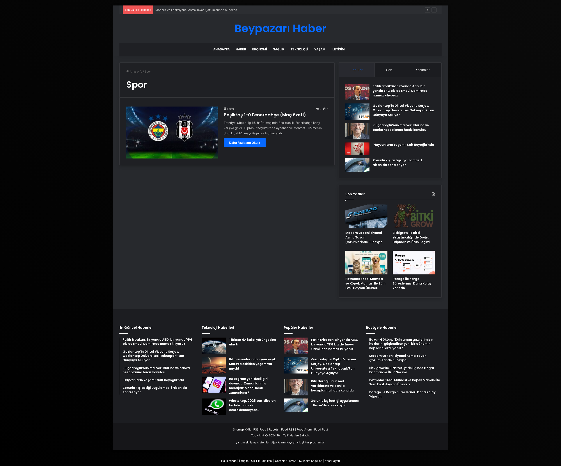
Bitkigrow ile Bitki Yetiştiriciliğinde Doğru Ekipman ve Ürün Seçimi (411, 237)
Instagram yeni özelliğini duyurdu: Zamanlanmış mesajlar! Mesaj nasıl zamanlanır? (248, 386)
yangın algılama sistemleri (253, 442)
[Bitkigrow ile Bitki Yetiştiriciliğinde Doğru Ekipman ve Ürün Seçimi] (414, 216)
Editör (230, 108)
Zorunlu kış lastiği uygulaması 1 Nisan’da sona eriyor (397, 162)
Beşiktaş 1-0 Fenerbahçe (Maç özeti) (265, 115)
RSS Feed (259, 429)
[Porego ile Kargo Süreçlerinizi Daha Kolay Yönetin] (414, 262)
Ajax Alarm (278, 442)
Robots (274, 429)
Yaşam (319, 49)
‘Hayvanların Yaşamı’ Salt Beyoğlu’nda (403, 144)
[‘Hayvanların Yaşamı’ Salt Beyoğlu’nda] (357, 148)
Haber (241, 49)
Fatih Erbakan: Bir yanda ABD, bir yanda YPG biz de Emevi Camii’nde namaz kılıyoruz (400, 91)
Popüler (356, 70)
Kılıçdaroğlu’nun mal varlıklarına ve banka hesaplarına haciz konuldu (401, 127)
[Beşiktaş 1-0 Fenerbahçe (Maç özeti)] (172, 132)
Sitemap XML (242, 429)
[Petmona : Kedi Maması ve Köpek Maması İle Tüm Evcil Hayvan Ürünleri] (366, 262)
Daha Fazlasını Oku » (244, 142)
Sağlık (278, 49)
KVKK (292, 460)
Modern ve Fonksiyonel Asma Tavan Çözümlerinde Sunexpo (196, 10)
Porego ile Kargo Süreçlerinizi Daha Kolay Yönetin (412, 283)
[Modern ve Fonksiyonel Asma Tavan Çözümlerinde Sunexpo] (366, 216)
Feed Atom (304, 429)
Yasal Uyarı (332, 460)
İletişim (338, 49)
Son (389, 70)
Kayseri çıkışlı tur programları (305, 442)
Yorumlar (423, 70)
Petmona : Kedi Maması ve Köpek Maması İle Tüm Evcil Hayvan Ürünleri (365, 283)
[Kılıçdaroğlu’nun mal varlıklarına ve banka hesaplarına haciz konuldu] (357, 131)
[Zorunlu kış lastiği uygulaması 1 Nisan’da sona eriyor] (357, 165)
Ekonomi (259, 49)
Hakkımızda (228, 460)
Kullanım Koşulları (310, 460)
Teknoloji (299, 49)
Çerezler (281, 460)
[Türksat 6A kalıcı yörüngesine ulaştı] (214, 346)
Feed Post (321, 429)
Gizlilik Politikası (261, 460)
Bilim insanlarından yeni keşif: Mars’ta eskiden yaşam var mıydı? (252, 364)
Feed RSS (287, 429)
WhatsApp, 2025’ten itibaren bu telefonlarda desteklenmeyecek (252, 405)
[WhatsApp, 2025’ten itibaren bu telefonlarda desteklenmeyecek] (214, 406)
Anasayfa (221, 49)
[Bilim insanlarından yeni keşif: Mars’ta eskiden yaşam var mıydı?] (214, 365)
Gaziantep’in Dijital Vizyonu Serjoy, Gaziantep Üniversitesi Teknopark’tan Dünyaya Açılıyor (403, 110)
